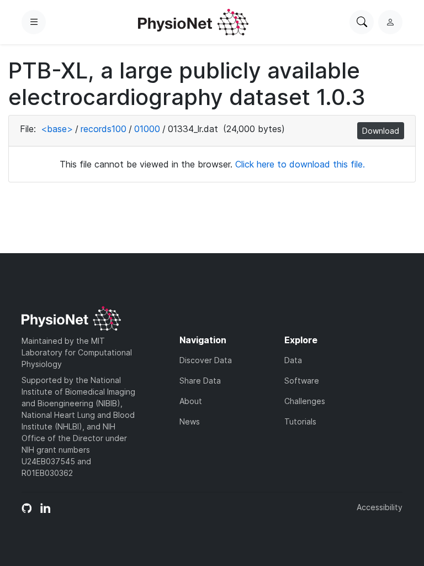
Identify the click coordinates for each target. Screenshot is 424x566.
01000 (147, 128)
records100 (103, 128)
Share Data (200, 380)
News (189, 421)
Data (293, 360)
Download (380, 130)
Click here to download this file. (300, 164)
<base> (57, 128)
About (190, 401)
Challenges (304, 401)
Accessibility (379, 507)
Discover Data (205, 360)
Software (301, 380)
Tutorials (300, 421)
